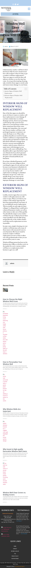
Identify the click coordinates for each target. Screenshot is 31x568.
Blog (15, 20)
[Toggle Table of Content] (25, 89)
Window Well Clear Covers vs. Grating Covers (14, 494)
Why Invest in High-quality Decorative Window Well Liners (15, 450)
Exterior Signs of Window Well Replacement (13, 96)
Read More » (5, 308)
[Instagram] (13, 4)
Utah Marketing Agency (20, 566)
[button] (29, 9)
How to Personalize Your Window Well (12, 363)
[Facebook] (15, 4)
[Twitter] (18, 4)
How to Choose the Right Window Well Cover (12, 300)
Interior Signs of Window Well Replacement (13, 92)
